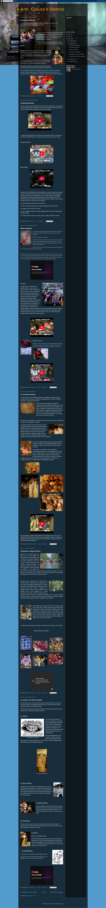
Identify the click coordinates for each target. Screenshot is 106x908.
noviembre (72, 43)
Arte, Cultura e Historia (42, 9)
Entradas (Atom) (32, 895)
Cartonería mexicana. (28, 20)
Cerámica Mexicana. (27, 103)
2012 (69, 36)
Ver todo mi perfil (76, 69)
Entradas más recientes (29, 892)
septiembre (72, 61)
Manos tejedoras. (26, 228)
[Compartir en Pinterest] (52, 96)
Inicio (44, 892)
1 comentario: (40, 96)
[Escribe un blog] (48, 96)
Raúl (74, 67)
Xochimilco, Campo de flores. (31, 551)
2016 (69, 34)
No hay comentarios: (42, 387)
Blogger (62, 903)
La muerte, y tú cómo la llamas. (31, 700)
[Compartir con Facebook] (51, 96)
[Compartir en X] (49, 96)
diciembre (72, 41)
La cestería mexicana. (28, 394)
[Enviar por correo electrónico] (47, 96)
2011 (69, 38)
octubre (71, 59)
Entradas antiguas (56, 892)
